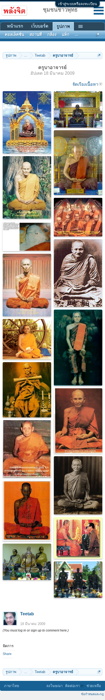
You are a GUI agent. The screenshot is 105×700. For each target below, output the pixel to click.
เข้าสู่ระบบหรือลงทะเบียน (77, 4)
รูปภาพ (63, 26)
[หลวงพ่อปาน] (78, 273)
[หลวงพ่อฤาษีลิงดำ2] (27, 236)
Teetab (27, 614)
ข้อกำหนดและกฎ (92, 694)
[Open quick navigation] (99, 55)
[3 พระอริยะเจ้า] (27, 562)
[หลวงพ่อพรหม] (27, 510)
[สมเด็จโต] (27, 389)
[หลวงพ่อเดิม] (78, 485)
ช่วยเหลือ (93, 686)
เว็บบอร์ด (39, 26)
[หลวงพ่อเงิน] (78, 162)
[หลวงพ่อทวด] (27, 122)
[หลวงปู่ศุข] (78, 421)
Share (7, 654)
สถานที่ (36, 34)
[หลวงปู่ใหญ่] (78, 348)
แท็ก (65, 34)
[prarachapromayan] (27, 339)
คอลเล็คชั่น (14, 34)
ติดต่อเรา (72, 686)
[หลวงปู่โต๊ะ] (27, 285)
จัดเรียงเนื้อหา (85, 84)
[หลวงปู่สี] (27, 449)
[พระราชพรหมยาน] (78, 538)
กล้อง (52, 34)
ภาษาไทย (11, 686)
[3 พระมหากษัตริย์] (78, 579)
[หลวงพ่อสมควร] (78, 109)
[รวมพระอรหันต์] (78, 217)
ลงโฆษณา (54, 686)
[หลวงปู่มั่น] (27, 187)
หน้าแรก (15, 26)
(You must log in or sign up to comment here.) (36, 630)
